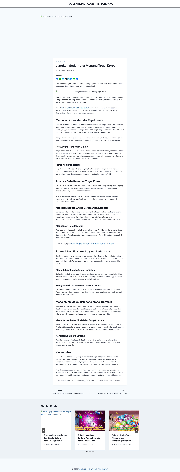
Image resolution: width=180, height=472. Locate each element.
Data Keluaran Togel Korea (65, 380)
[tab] (86, 451)
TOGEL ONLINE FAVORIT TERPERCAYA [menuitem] (75, 108)
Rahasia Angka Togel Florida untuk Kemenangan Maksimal (122, 438)
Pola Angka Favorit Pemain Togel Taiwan (92, 243)
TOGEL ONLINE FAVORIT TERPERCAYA (109, 380)
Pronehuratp (61, 70)
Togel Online (60, 62)
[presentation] (56, 421)
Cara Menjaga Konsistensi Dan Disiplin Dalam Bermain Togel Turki (55, 438)
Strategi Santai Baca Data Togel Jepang (112, 391)
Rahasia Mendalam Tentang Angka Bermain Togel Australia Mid (89, 438)
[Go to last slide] (43, 430)
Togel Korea (80, 380)
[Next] (136, 430)
